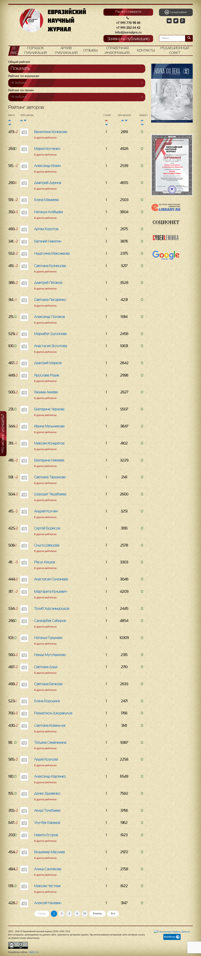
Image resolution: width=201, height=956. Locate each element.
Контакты (146, 50)
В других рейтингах (45, 137)
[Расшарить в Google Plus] (182, 20)
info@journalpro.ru (128, 32)
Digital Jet (33, 952)
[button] (76, 83)
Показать (20, 69)
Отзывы (90, 50)
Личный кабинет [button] (178, 13)
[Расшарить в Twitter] (176, 20)
